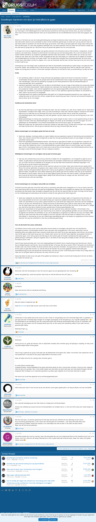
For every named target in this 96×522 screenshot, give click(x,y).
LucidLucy (87, 471)
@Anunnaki (22, 306)
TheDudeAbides (11, 471)
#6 (93, 337)
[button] (28, 10)
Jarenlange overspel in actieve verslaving (22, 458)
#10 (93, 433)
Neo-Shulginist (86, 482)
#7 (93, 384)
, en (27, 412)
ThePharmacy (10, 477)
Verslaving (21, 459)
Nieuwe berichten (6, 13)
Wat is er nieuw (21, 10)
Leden (32, 10)
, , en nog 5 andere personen (38, 263)
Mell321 (9, 459)
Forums (11, 10)
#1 (93, 26)
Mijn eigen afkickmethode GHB (18, 475)
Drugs (19, 465)
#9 (93, 417)
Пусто (8, 465)
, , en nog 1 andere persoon (36, 444)
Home (4, 10)
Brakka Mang (87, 476)
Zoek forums (15, 13)
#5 (93, 314)
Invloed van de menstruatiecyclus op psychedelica (25, 463)
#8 (93, 400)
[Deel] (91, 26)
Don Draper (5, 22)
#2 (93, 268)
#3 (93, 283)
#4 (93, 299)
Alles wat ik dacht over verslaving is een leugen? (24, 469)
